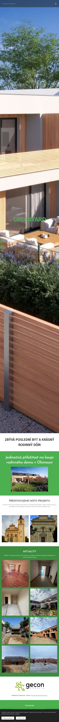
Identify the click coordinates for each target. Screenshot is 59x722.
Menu (55, 3)
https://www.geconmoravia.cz (39, 695)
